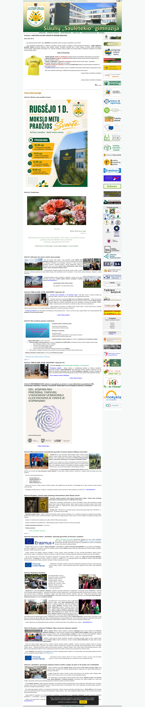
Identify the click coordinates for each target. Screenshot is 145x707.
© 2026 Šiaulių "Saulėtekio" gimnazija (72, 706)
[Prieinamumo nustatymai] (121, 1)
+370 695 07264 (72, 0)
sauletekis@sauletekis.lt (82, 0)
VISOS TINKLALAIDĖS (63, 315)
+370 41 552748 (65, 0)
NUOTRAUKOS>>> (52, 280)
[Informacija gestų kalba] (119, 1)
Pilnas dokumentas (43, 446)
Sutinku (83, 702)
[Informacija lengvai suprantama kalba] (117, 1)
